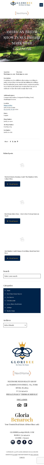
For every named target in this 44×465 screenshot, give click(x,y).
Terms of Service (29, 394)
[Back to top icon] (40, 461)
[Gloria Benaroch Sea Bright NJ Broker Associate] (21, 3)
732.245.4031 (25, 435)
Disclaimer (22, 399)
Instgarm (13, 442)
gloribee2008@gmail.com (22, 432)
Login (15, 454)
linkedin (18, 442)
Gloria (22, 417)
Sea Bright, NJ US (9, 109)
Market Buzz (11, 311)
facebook (24, 442)
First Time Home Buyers (14, 294)
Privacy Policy (13, 394)
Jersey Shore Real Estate (14, 304)
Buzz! (8, 290)
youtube (30, 442)
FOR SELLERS (11, 300)
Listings (9, 307)
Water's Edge (8, 105)
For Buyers (10, 297)
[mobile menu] (41, 5)
